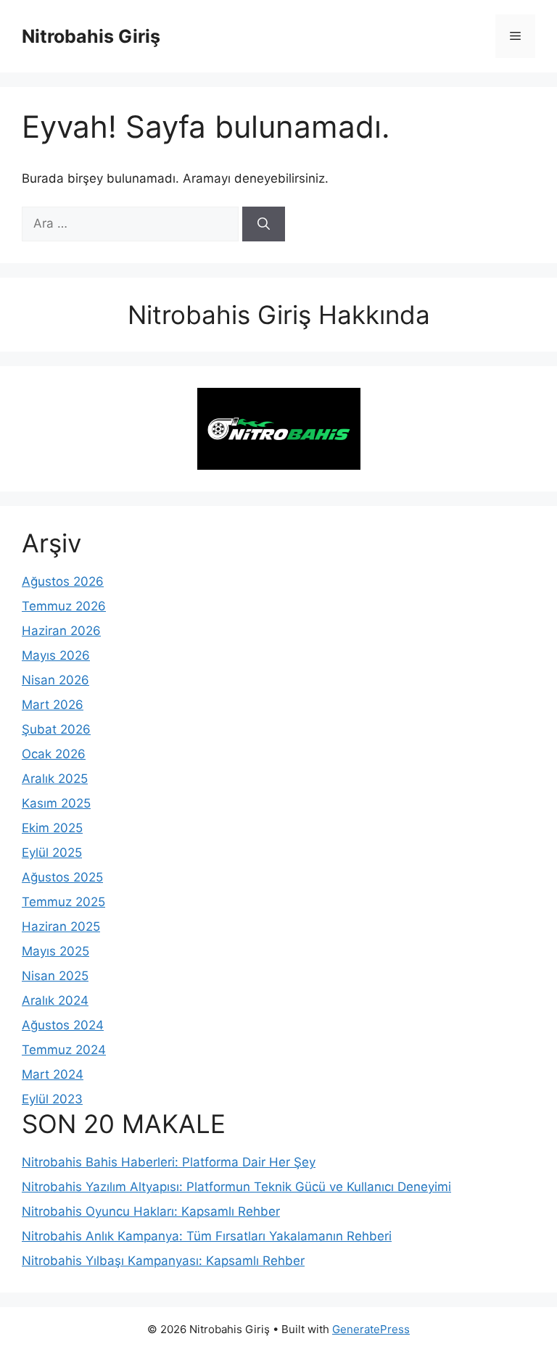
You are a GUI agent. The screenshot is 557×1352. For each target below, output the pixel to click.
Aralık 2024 (55, 1000)
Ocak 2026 (54, 754)
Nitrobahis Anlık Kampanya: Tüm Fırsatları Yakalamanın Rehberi (207, 1236)
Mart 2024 (52, 1074)
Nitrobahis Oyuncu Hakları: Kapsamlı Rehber (151, 1211)
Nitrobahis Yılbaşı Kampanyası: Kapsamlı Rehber (163, 1260)
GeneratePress (371, 1329)
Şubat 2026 (56, 729)
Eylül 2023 (52, 1099)
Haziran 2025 (61, 926)
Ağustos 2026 (63, 581)
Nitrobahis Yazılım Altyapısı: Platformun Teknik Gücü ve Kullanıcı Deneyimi (236, 1186)
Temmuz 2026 (64, 606)
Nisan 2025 (55, 976)
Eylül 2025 (52, 852)
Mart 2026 (52, 704)
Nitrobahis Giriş (91, 36)
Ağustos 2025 (62, 877)
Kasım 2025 (56, 803)
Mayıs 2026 (56, 655)
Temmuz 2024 (64, 1049)
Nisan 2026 (55, 680)
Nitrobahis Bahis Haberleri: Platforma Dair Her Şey (168, 1162)
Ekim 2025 (52, 828)
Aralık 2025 (55, 778)
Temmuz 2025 (63, 902)
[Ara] (263, 224)
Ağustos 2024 (63, 1025)
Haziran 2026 (61, 630)
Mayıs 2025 (55, 951)
